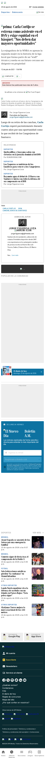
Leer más (15, 255)
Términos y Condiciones (13, 465)
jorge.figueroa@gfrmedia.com (21, 117)
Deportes (5, 12)
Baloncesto (17, 12)
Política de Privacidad (35, 464)
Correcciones (34, 732)
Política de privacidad (9, 729)
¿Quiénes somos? (10, 685)
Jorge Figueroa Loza (22, 228)
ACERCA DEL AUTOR (22, 217)
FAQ (4, 691)
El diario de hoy (9, 694)
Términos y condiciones (26, 729)
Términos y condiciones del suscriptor (15, 732)
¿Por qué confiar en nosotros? (15, 703)
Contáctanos (7, 688)
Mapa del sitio (8, 700)
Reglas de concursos (11, 697)
